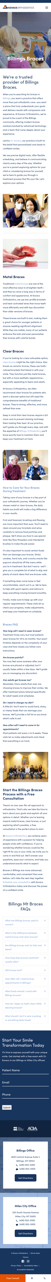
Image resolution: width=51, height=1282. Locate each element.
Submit (6, 1107)
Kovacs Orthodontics (16, 835)
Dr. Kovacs (15, 140)
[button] (45, 920)
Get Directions (25, 1177)
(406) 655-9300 (27, 1164)
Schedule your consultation (16, 882)
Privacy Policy (16, 1265)
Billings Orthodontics (30, 430)
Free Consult (12, 1278)
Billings (6, 98)
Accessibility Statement (25, 1269)
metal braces (21, 283)
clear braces (9, 361)
